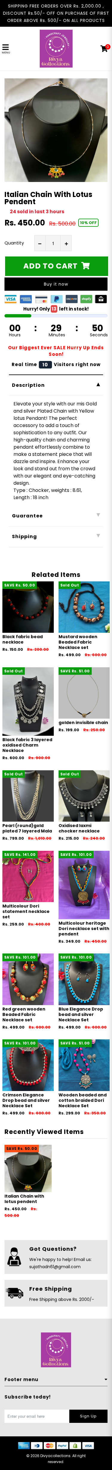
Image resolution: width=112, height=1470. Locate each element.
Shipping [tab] (24, 536)
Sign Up (88, 1416)
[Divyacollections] (56, 49)
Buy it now (56, 284)
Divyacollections (55, 1455)
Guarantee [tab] (27, 515)
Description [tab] (28, 385)
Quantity (14, 243)
